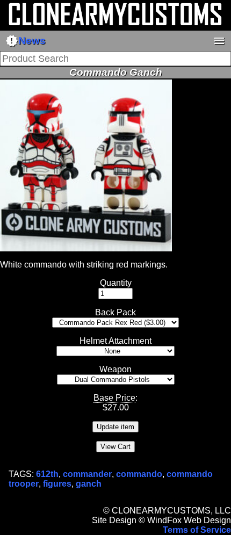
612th (47, 474)
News (25, 40)
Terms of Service (197, 529)
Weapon (115, 369)
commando (139, 474)
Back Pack (115, 312)
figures (57, 483)
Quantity (116, 282)
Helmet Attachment (115, 340)
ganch (89, 483)
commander (87, 474)
